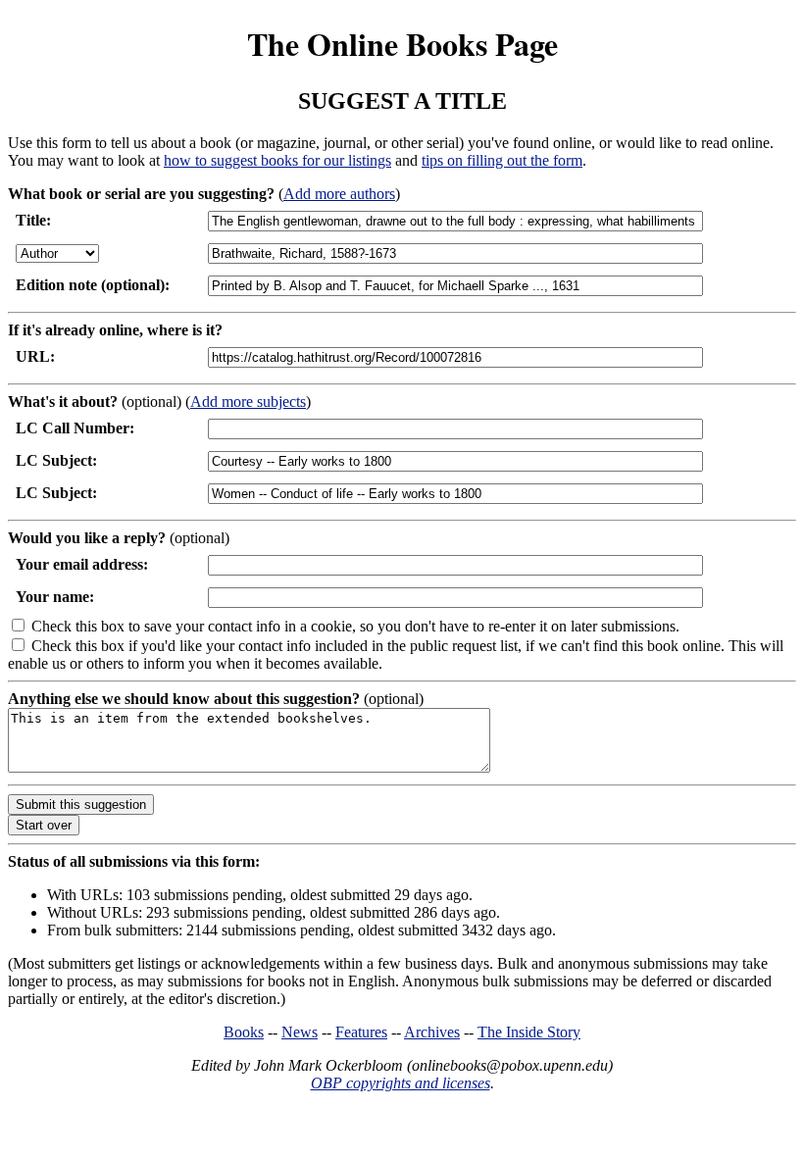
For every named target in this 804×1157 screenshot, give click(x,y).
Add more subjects (248, 401)
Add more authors (339, 193)
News (299, 1032)
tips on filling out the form (502, 160)
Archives (432, 1032)
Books (244, 1032)
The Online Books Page (402, 44)
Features (361, 1032)
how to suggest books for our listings (277, 160)
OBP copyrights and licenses (400, 1083)
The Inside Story (528, 1032)
